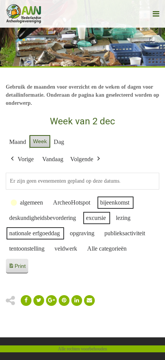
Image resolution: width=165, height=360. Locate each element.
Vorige (26, 159)
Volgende (81, 159)
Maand (17, 142)
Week (40, 141)
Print (17, 268)
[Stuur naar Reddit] (64, 300)
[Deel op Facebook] (26, 300)
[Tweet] (38, 300)
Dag (59, 142)
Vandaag (52, 159)
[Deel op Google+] (51, 300)
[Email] (76, 300)
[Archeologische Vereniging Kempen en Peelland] (23, 13)
